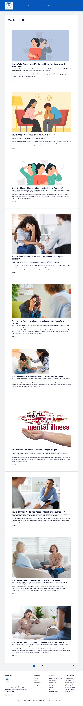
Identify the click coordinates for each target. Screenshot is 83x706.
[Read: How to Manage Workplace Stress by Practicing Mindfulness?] (36, 493)
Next (74, 665)
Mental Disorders (56, 68)
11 (42, 665)
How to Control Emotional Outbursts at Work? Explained (36, 580)
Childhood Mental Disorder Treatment (37, 137)
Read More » (14, 79)
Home (29, 5)
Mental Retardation (53, 685)
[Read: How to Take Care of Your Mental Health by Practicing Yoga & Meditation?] (40, 45)
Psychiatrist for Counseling (37, 70)
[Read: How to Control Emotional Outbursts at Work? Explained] (42, 557)
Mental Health (63, 68)
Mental (50, 68)
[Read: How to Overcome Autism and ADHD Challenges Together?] (30, 361)
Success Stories (48, 5)
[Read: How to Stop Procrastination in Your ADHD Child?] (42, 112)
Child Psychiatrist (24, 137)
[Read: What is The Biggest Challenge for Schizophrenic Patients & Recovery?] (42, 301)
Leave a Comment (16, 68)
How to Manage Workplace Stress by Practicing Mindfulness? (38, 512)
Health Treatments (43, 68)
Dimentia (51, 687)
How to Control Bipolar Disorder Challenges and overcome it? (38, 642)
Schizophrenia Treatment (30, 327)
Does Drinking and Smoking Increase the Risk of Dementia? (37, 188)
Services (39, 5)
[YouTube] (12, 695)
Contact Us (36, 685)
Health (37, 68)
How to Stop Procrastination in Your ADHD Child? (33, 135)
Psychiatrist (28, 70)
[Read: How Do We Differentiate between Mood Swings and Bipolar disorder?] (42, 233)
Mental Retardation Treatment (44, 453)
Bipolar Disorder (53, 680)
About (34, 5)
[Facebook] (6, 695)
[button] (42, 6)
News (24, 70)
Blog (67, 5)
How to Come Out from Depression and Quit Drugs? (34, 450)
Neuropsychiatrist (23, 191)
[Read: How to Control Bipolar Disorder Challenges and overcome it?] (42, 622)
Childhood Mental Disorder (55, 678)
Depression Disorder (54, 693)
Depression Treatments (26, 68)
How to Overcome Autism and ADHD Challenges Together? (37, 376)
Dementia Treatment (25, 190)
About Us (36, 678)
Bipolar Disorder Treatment (27, 261)
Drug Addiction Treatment (56, 452)
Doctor (33, 68)
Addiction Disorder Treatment (27, 452)
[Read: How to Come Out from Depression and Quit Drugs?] (42, 424)
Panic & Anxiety (52, 684)
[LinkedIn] (9, 695)
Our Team (56, 5)
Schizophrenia (52, 682)
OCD (50, 689)
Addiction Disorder (53, 691)
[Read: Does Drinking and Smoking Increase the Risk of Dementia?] (42, 173)
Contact (62, 5)
